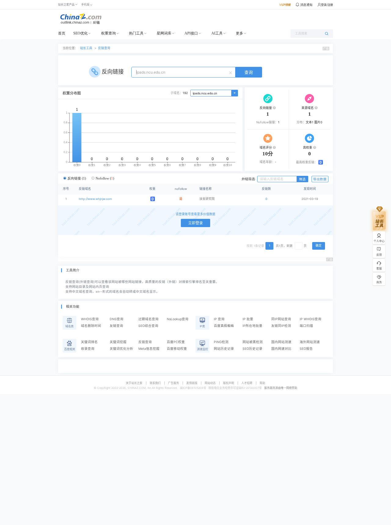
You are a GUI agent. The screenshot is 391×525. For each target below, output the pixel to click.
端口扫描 (306, 326)
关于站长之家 (134, 383)
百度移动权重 (177, 349)
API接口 (191, 33)
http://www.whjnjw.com (95, 199)
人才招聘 (246, 383)
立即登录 (195, 223)
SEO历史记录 (252, 349)
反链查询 (104, 48)
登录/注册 (327, 4)
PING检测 (221, 342)
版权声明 (228, 383)
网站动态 (210, 383)
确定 (319, 245)
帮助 (262, 383)
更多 (239, 33)
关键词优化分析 (121, 349)
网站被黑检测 (253, 342)
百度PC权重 (176, 342)
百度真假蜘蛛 (224, 326)
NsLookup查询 (177, 319)
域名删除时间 (91, 326)
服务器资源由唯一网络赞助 (280, 387)
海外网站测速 (310, 342)
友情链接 (191, 383)
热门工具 (136, 33)
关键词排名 (89, 342)
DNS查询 (116, 319)
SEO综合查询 (148, 326)
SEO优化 (80, 33)
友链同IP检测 (281, 326)
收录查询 (87, 349)
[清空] (231, 72)
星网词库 (164, 33)
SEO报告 (306, 349)
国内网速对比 (281, 349)
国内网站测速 (281, 342)
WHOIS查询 (90, 319)
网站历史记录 (224, 349)
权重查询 (108, 33)
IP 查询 (219, 319)
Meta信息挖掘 (148, 349)
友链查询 (116, 326)
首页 (61, 33)
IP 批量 (248, 319)
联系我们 (155, 383)
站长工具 (86, 48)
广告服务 (173, 383)
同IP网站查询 (281, 319)
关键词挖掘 (118, 342)
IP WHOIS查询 (310, 319)
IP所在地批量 (252, 326)
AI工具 (217, 33)
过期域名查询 (148, 319)
